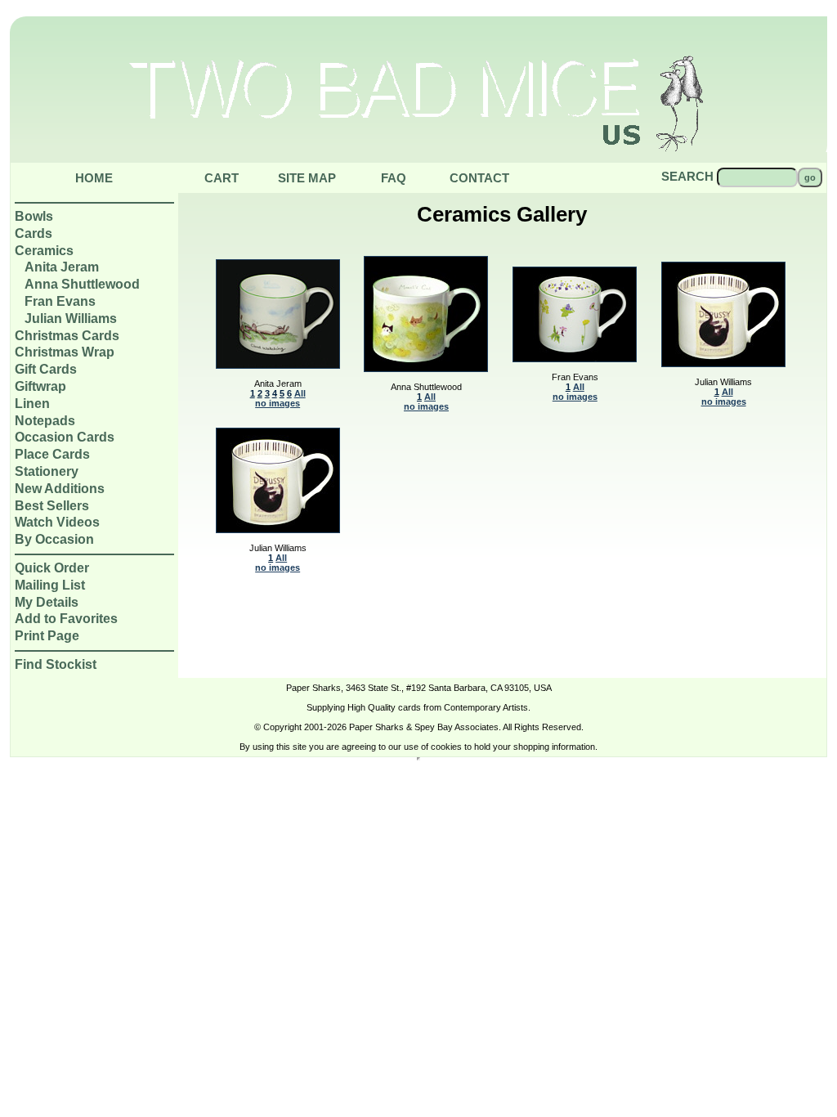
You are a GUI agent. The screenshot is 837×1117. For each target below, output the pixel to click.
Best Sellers (52, 506)
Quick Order (52, 568)
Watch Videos (57, 522)
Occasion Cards (64, 437)
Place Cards (52, 454)
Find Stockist (55, 664)
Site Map (307, 178)
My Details (46, 602)
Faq (393, 178)
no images (277, 403)
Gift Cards (46, 369)
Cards (33, 233)
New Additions (60, 489)
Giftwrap (40, 386)
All (300, 393)
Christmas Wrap (64, 352)
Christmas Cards (67, 336)
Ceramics (44, 251)
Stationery (46, 471)
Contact (479, 178)
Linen (32, 403)
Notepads (45, 421)
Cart (221, 178)
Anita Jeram (62, 267)
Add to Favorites (66, 619)
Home (94, 178)
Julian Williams (71, 318)
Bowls (34, 216)
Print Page (47, 636)
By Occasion (54, 539)
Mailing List (50, 585)
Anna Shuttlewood (82, 284)
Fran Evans (60, 301)
